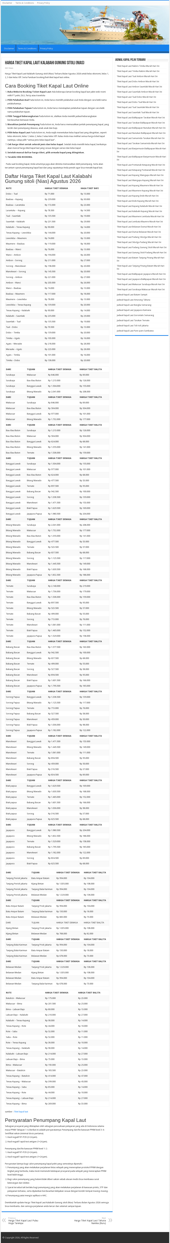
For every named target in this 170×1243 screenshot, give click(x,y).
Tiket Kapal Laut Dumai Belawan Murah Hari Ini (139, 232)
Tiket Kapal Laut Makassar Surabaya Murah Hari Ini (141, 284)
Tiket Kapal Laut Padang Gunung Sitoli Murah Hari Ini (142, 247)
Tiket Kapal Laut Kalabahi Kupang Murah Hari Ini (139, 211)
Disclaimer (7, 3)
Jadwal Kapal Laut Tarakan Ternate (133, 320)
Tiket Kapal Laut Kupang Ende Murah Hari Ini (138, 196)
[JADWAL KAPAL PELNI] (85, 25)
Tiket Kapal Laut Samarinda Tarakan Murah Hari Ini (141, 138)
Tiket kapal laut (21, 1111)
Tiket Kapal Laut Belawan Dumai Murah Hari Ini (139, 226)
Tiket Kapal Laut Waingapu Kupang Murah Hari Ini (140, 180)
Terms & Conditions (24, 3)
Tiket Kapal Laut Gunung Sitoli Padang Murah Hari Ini (142, 252)
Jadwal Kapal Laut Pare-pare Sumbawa (135, 330)
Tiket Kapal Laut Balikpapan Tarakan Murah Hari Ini (141, 117)
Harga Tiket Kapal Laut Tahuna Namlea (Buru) (90, 1221)
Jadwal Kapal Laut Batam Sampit (132, 294)
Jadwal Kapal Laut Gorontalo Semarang (135, 315)
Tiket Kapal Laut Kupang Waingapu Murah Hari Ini (140, 175)
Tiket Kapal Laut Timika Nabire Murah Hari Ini (138, 71)
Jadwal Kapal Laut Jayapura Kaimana (134, 310)
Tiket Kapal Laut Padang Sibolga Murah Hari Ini (139, 237)
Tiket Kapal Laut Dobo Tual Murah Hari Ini (136, 102)
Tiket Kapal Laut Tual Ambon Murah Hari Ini (137, 76)
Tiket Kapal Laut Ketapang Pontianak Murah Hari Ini (141, 170)
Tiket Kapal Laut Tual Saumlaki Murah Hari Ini (138, 107)
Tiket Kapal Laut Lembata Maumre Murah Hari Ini (140, 221)
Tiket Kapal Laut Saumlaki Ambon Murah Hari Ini (139, 92)
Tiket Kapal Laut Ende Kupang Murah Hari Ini (138, 201)
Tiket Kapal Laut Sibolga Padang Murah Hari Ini (139, 242)
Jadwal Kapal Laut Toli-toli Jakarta (132, 325)
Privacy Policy (43, 3)
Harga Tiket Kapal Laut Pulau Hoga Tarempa (23, 1221)
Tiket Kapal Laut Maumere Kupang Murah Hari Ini (140, 190)
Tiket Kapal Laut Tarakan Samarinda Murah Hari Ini (141, 143)
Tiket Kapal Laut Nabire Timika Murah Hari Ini (138, 66)
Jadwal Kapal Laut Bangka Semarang (134, 305)
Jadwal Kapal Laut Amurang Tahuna (133, 300)
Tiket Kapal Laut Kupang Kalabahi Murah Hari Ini (139, 206)
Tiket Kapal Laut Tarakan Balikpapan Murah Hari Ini (141, 122)
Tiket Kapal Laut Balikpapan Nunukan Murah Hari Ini (141, 128)
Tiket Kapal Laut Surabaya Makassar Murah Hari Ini (141, 289)
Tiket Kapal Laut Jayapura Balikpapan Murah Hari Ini (141, 279)
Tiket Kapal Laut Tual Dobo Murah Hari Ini (136, 97)
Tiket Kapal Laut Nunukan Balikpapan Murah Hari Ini (141, 133)
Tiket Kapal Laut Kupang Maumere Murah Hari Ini (140, 185)
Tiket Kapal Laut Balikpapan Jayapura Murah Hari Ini (141, 274)
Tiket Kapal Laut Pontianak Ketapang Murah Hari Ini (141, 165)
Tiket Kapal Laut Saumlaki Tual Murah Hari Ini (138, 112)
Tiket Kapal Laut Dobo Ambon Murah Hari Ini (138, 81)
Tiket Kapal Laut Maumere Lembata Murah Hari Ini (140, 216)
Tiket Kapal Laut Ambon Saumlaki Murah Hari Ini (139, 86)
